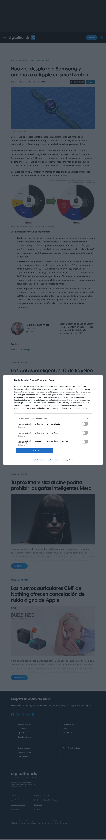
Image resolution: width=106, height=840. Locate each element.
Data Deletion (38, 460)
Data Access (53, 460)
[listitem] (53, 418)
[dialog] (53, 420)
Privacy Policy (67, 460)
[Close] (97, 380)
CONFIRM (34, 451)
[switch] (85, 424)
